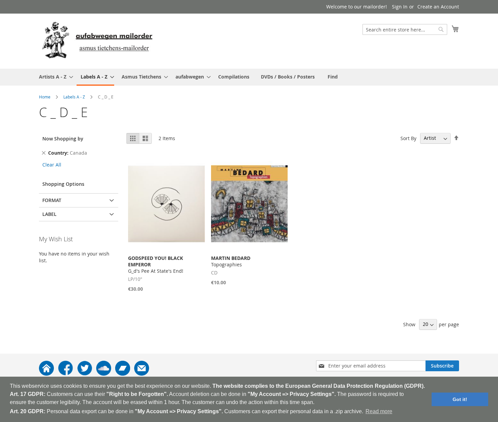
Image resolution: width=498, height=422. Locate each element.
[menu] (249, 77)
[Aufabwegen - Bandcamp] (122, 373)
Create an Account (438, 6)
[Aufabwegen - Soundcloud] (103, 373)
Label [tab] (49, 214)
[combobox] (404, 29)
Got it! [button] (460, 399)
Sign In (400, 6)
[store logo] (97, 40)
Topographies (230, 261)
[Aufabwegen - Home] (46, 373)
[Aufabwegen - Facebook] (65, 373)
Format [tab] (51, 200)
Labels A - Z (74, 96)
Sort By (408, 138)
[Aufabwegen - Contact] (141, 373)
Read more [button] (379, 411)
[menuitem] (54, 77)
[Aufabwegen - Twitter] (84, 373)
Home (44, 96)
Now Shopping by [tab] (62, 138)
